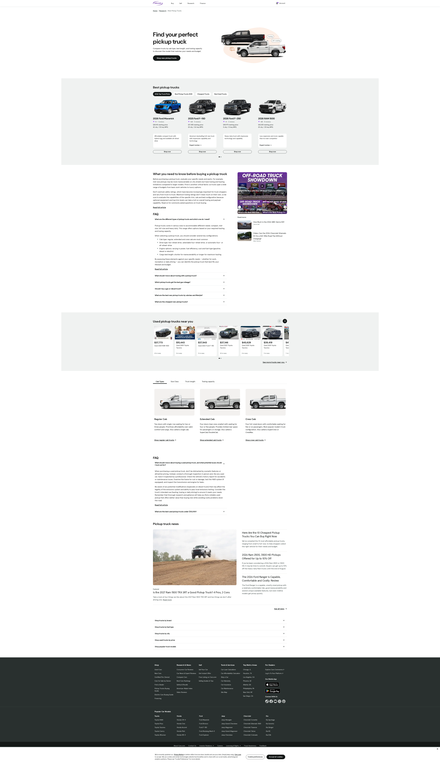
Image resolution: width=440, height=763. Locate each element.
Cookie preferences (255, 757)
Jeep (223, 716)
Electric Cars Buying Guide (164, 695)
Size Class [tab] (175, 381)
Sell (180, 3)
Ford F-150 (203, 727)
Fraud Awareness (250, 746)
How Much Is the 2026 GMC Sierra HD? (268, 222)
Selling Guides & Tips (206, 681)
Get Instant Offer (205, 673)
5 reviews (197, 122)
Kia (267, 716)
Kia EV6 (268, 735)
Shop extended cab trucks (211, 440)
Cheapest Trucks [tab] (203, 94)
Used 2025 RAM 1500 (161, 346)
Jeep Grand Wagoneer (229, 731)
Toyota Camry (159, 731)
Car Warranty (225, 681)
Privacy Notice (179, 755)
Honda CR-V (181, 720)
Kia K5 (268, 731)
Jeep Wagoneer (227, 727)
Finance (203, 3)
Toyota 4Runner (160, 735)
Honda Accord (182, 727)
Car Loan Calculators (228, 670)
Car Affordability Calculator (230, 673)
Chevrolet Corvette (250, 720)
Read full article (159, 207)
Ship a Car (224, 677)
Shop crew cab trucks (255, 440)
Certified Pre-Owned (162, 677)
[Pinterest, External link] (283, 701)
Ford (201, 716)
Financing (158, 698)
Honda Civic (181, 724)
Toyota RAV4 (159, 720)
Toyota (157, 716)
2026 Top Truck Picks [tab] (162, 94)
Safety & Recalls (182, 685)
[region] (220, 755)
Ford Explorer (204, 735)
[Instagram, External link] (279, 701)
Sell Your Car (203, 670)
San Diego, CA (248, 696)
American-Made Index (184, 688)
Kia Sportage (270, 720)
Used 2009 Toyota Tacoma (182, 346)
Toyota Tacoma (160, 727)
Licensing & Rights (232, 746)
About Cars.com (179, 746)
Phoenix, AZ (247, 681)
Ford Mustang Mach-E (207, 731)
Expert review (195, 145)
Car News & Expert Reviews (186, 673)
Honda (179, 716)
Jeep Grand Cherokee (229, 724)
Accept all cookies (276, 757)
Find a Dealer (159, 685)
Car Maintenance (227, 688)
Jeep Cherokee (226, 735)
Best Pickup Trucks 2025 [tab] (183, 94)
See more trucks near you (274, 362)
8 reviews (267, 122)
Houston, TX (247, 673)
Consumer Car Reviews (185, 670)
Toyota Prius (159, 724)
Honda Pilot (181, 731)
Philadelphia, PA (248, 688)
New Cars (158, 673)
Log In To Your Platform (273, 673)
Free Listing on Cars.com (207, 677)
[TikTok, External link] (267, 701)
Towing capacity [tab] (208, 381)
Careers (220, 746)
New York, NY (247, 692)
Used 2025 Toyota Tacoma (248, 346)
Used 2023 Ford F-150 (206, 346)
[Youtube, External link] (275, 701)
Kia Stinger (269, 727)
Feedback (262, 746)
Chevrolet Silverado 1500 (252, 724)
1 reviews (161, 122)
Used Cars (158, 670)
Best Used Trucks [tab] (220, 94)
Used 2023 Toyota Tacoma (226, 346)
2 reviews (231, 122)
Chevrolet (247, 716)
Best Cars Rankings (183, 681)
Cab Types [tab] (160, 381)
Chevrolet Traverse (250, 727)
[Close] (437, 748)
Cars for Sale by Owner (163, 681)
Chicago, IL (247, 670)
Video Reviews (182, 692)
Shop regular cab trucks (164, 440)
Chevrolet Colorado (251, 735)
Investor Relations (205, 746)
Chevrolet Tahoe (249, 731)
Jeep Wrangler (226, 720)
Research (191, 3)
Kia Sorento (270, 724)
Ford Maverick (204, 720)
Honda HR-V (181, 735)
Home (155, 11)
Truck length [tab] (190, 381)
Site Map (224, 692)
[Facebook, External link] (271, 701)
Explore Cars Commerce (274, 670)
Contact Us (192, 746)
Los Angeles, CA (248, 677)
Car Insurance (226, 685)
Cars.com (238, 755)
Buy (172, 3)
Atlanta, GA (247, 685)
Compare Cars (182, 677)
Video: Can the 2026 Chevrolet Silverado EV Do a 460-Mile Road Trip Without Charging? (269, 236)
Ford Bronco (203, 724)
